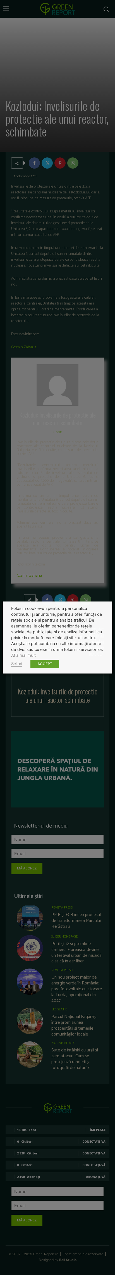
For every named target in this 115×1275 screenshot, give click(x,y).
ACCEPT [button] (44, 664)
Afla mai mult (23, 655)
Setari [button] (16, 663)
